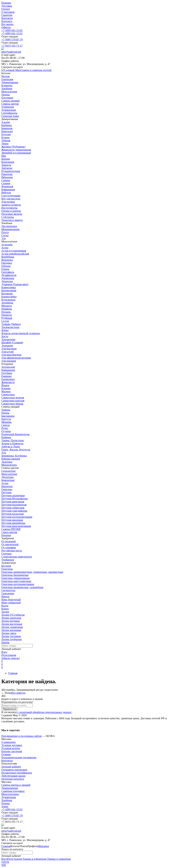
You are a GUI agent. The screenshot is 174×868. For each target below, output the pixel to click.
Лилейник (7, 302)
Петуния (6, 492)
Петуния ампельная (12, 501)
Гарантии (6, 15)
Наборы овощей (10, 458)
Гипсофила (7, 272)
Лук (3, 452)
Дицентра (7, 281)
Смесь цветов (9, 532)
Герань (5, 269)
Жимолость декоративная (16, 149)
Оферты (6, 27)
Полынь (6, 311)
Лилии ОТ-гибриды (13, 614)
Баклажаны (7, 415)
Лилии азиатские (11, 617)
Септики (6, 553)
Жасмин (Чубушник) (13, 146)
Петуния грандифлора (14, 510)
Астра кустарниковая (13, 250)
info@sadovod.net (11, 51)
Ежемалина (8, 379)
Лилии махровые (11, 630)
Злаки (4, 806)
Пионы (5, 803)
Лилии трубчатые (11, 639)
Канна (5, 608)
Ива (3, 155)
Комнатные (8, 480)
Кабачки (6, 437)
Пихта (5, 232)
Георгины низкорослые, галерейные (22, 587)
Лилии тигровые (11, 636)
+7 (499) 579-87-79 (12, 39)
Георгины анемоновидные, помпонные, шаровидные (32, 572)
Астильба (6, 244)
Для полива (8, 201)
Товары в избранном (34, 858)
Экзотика (6, 461)
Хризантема (8, 339)
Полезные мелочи (11, 213)
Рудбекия (6, 318)
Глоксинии (7, 593)
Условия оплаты (10, 748)
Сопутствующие (10, 195)
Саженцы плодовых (13, 791)
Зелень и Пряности (12, 443)
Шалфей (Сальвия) (12, 342)
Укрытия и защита (12, 220)
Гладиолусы (8, 590)
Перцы (5, 412)
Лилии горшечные (12, 627)
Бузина (5, 137)
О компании (8, 742)
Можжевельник (10, 229)
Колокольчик (8, 290)
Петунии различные (13, 495)
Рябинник (7, 177)
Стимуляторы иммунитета (16, 556)
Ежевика (6, 376)
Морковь (6, 422)
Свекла (5, 425)
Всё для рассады (10, 198)
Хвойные (6, 800)
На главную (18, 692)
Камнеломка (8, 287)
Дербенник (7, 278)
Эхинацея (7, 345)
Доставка (6, 5)
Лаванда (6, 165)
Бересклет (7, 131)
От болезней (8, 541)
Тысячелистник (10, 327)
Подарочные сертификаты (16, 772)
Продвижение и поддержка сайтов (21, 736)
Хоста (4, 336)
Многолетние (9, 474)
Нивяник (6, 308)
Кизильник (7, 161)
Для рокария (8, 360)
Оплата (5, 8)
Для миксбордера (11, 354)
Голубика (6, 373)
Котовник (7, 293)
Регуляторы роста (11, 550)
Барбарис (6, 125)
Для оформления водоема (16, 357)
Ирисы (5, 596)
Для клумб (7, 351)
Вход (4, 652)
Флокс (5, 330)
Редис (4, 428)
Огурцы (6, 431)
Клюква (6, 388)
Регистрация (8, 655)
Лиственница (9, 226)
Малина (6, 391)
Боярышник (8, 189)
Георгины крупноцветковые (17, 584)
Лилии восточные (11, 624)
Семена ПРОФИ (11, 529)
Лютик (5, 642)
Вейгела (6, 192)
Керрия (5, 158)
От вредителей (10, 544)
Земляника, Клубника (14, 455)
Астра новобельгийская (15, 253)
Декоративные (9, 788)
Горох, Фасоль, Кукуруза (15, 449)
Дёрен (4, 143)
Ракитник (7, 174)
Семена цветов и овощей (15, 785)
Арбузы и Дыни (10, 446)
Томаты (5, 409)
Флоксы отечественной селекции (20, 333)
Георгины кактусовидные (16, 581)
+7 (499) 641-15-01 (12, 30)
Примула (6, 314)
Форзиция (7, 186)
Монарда (6, 305)
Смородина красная (12, 400)
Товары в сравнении (58, 858)
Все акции (7, 24)
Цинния (6, 535)
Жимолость (8, 382)
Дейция (5, 140)
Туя (3, 238)
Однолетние (8, 471)
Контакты (7, 18)
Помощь (6, 2)
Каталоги (6, 21)
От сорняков (8, 547)
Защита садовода (11, 204)
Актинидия (8, 366)
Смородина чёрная (12, 403)
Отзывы (6, 754)
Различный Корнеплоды (15, 434)
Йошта (5, 385)
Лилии (5, 611)
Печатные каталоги (12, 778)
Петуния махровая (12, 519)
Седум (5, 321)
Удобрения (7, 559)
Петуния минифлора (13, 523)
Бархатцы (7, 486)
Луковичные (8, 797)
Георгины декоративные (15, 578)
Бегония (6, 565)
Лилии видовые (10, 620)
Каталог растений (11, 751)
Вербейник (7, 256)
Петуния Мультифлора (14, 498)
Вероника (7, 259)
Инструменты (9, 207)
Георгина (6, 489)
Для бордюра (8, 348)
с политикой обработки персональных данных (45, 712)
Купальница (8, 299)
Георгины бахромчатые (15, 575)
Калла (4, 605)
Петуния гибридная (12, 507)
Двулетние (7, 477)
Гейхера (6, 266)
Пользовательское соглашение (18, 757)
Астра (4, 247)
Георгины (7, 568)
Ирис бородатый (11, 599)
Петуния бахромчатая (14, 504)
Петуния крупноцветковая (16, 516)
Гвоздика (6, 262)
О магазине (8, 12)
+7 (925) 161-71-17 (12, 45)
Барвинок (7, 128)
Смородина (8, 394)
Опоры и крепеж (11, 210)
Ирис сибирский (11, 602)
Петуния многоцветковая (16, 526)
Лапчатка (6, 168)
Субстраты (7, 217)
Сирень (5, 180)
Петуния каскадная (12, 513)
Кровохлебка (8, 296)
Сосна (4, 235)
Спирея (5, 183)
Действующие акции (13, 775)
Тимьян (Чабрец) (11, 324)
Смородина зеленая (12, 397)
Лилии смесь (8, 633)
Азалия (5, 122)
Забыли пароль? (10, 658)
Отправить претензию (14, 769)
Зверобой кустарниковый (16, 152)
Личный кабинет (11, 766)
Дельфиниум (8, 275)
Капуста (6, 419)
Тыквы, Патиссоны (12, 440)
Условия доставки (11, 745)
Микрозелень (9, 464)
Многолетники (10, 794)
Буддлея (6, 134)
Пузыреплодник (10, 171)
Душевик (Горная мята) (14, 284)
